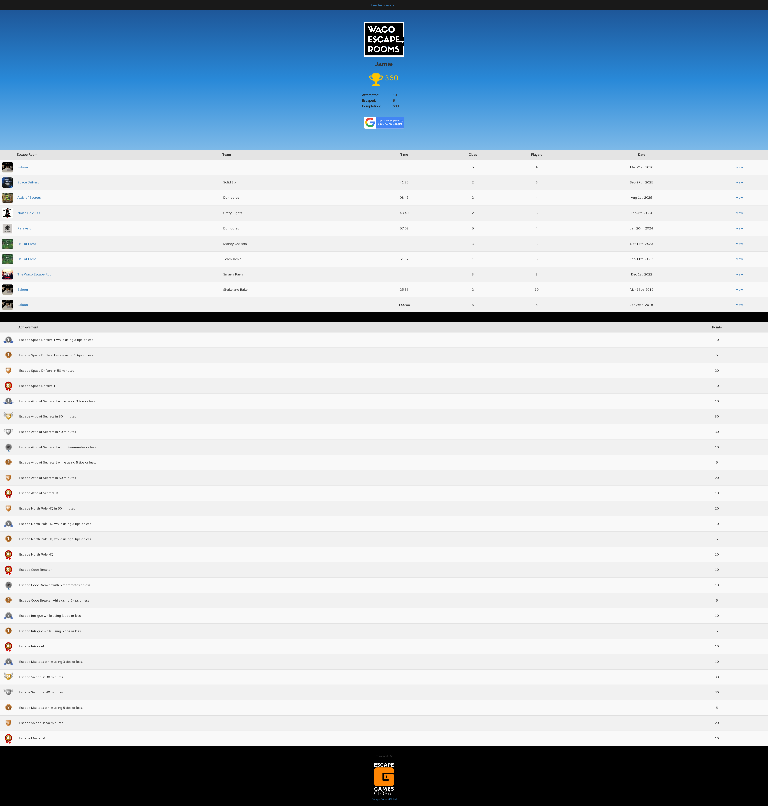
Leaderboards (383, 5)
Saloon (22, 167)
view (739, 167)
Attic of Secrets (29, 197)
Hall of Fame (27, 244)
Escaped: (369, 100)
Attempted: (370, 95)
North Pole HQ (28, 213)
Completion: (371, 106)
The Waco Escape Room (36, 274)
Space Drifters (28, 182)
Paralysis (24, 228)
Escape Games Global (384, 799)
